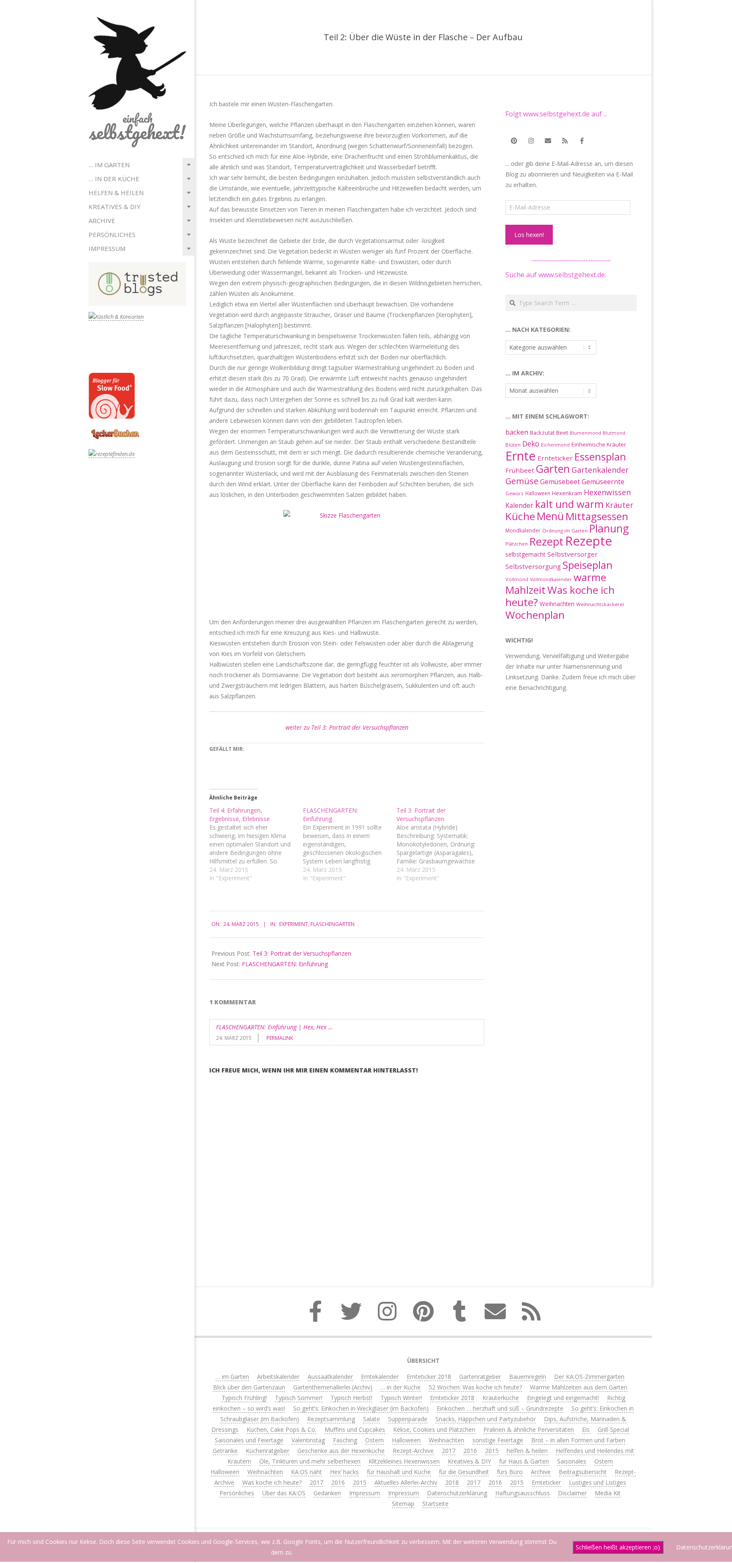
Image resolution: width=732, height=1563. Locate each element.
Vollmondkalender (551, 579)
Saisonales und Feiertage (249, 1440)
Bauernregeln (527, 1377)
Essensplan (600, 456)
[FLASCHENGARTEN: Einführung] (349, 844)
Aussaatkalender (330, 1377)
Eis (586, 1429)
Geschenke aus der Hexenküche (341, 1451)
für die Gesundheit (464, 1472)
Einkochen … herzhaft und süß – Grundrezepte (500, 1408)
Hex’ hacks (344, 1472)
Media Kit (608, 1493)
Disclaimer (572, 1493)
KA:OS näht (306, 1472)
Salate (371, 1419)
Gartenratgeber (480, 1377)
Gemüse (521, 481)
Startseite (435, 1504)
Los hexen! (529, 235)
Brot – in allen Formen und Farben (578, 1440)
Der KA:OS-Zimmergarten (589, 1377)
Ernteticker (555, 458)
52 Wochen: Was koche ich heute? (475, 1387)
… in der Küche (114, 178)
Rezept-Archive (413, 1451)
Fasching (345, 1440)
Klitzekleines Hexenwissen (404, 1461)
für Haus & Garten (524, 1461)
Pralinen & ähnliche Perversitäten (528, 1429)
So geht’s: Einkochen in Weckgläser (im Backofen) (361, 1408)
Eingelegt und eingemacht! (563, 1398)
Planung (609, 528)
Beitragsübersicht (583, 1472)
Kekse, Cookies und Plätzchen (434, 1429)
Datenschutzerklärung (457, 1493)
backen (516, 432)
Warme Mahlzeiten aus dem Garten (578, 1387)
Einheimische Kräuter (598, 444)
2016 (470, 1451)
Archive (102, 220)
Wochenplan (535, 615)
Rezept (546, 541)
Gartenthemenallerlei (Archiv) (332, 1387)
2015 (492, 1451)
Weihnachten (557, 604)
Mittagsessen (597, 516)
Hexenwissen (607, 492)
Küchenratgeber (267, 1451)
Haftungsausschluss (522, 1493)
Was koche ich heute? (560, 596)
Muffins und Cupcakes (354, 1429)
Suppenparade (407, 1419)
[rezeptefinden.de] (112, 454)
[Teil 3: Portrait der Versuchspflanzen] (443, 844)
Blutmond (614, 433)
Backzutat (542, 432)
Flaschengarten (333, 924)
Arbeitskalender (278, 1377)
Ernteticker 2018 (429, 1377)
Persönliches (112, 234)
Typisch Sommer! (298, 1398)
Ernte (520, 455)
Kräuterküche (500, 1398)
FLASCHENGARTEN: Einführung (285, 964)
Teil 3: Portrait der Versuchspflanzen (301, 953)
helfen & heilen (116, 192)
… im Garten (109, 164)
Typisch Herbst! (351, 1398)
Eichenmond (555, 445)
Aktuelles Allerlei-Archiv (405, 1482)
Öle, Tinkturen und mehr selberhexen (309, 1461)
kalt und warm (569, 504)
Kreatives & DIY (115, 206)
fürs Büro (510, 1472)
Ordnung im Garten (565, 530)
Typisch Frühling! (244, 1398)
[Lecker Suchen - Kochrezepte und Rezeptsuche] (115, 430)
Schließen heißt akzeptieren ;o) (618, 1547)
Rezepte (588, 540)
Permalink (279, 1038)
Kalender (519, 505)
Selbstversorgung (533, 566)
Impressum (107, 248)
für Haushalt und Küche (399, 1472)
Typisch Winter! (401, 1398)
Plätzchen (516, 543)
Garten (553, 469)
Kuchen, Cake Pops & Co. (281, 1429)
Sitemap (403, 1504)
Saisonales (571, 1461)
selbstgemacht (525, 554)
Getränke (225, 1451)
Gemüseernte (603, 481)
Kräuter (619, 505)
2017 (448, 1451)
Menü (550, 516)
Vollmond (516, 579)
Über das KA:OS (283, 1493)
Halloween (537, 493)
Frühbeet (519, 470)
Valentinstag (308, 1440)
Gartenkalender (600, 470)
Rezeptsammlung (331, 1419)
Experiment (293, 924)
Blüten (513, 444)
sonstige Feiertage (497, 1440)
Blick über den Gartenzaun (249, 1387)
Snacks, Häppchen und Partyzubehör (485, 1419)
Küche (520, 516)
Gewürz (514, 493)
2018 (452, 1482)
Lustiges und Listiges (597, 1482)
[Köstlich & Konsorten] (116, 317)
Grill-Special (613, 1429)
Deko (530, 443)
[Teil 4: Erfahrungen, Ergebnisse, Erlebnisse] (256, 844)
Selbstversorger (572, 554)
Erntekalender (380, 1377)
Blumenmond (585, 433)
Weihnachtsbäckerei (600, 604)
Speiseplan (588, 565)
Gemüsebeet (560, 481)
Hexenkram (567, 493)
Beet (562, 432)
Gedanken (327, 1493)
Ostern (374, 1440)
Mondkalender (523, 530)
